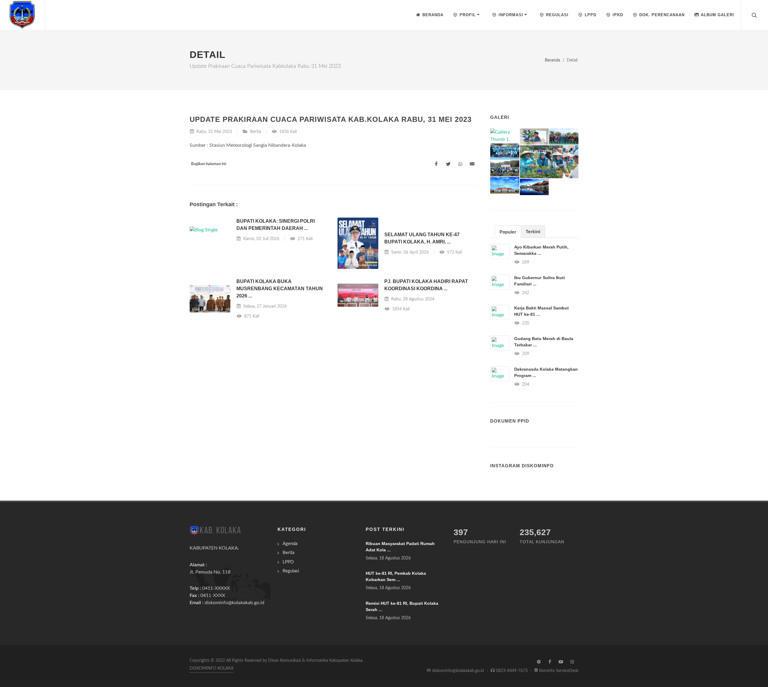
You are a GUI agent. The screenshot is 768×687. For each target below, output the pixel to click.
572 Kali (454, 252)
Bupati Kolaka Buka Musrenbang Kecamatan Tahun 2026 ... (279, 288)
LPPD (288, 562)
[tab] (508, 231)
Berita (255, 131)
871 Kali (251, 316)
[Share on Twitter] (448, 164)
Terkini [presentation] (533, 231)
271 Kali (304, 239)
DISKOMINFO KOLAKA (211, 668)
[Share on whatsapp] (460, 164)
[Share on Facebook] (436, 164)
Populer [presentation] (508, 232)
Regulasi (291, 571)
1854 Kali (400, 309)
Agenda (290, 543)
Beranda (552, 60)
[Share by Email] (472, 164)
